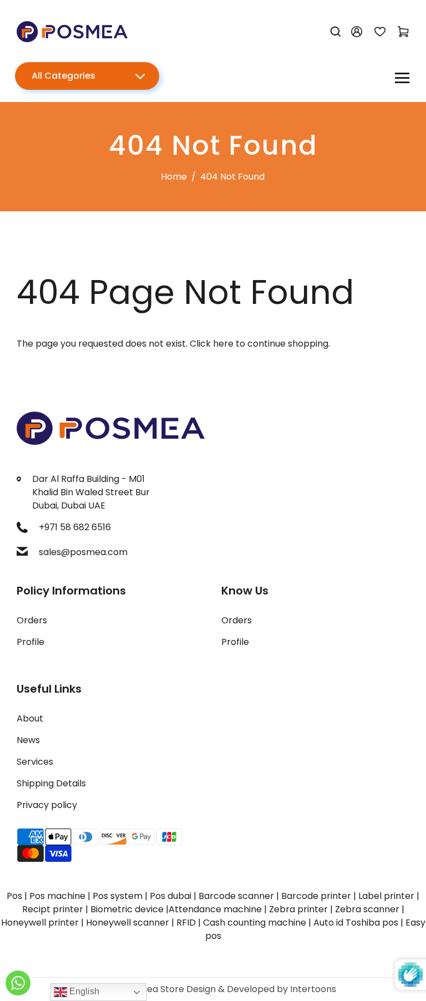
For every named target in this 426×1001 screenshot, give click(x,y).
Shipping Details (51, 783)
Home (174, 176)
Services (35, 761)
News (28, 740)
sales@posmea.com (83, 552)
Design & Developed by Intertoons (261, 989)
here (223, 343)
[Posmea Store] (72, 30)
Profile (30, 642)
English (83, 991)
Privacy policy (47, 805)
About (30, 718)
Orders (32, 620)
